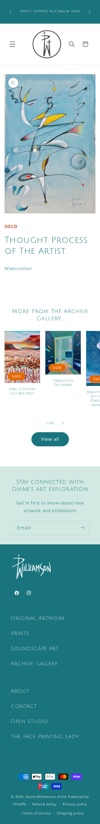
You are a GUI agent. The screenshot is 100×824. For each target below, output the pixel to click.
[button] (12, 44)
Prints (20, 633)
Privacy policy (75, 804)
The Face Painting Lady (45, 736)
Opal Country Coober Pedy (22, 391)
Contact (24, 706)
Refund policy (44, 804)
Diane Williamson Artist (46, 796)
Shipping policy (70, 813)
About (20, 691)
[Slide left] (37, 423)
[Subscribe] (82, 528)
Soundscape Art (35, 648)
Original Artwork (38, 618)
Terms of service (36, 813)
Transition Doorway (63, 383)
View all (50, 439)
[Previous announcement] (10, 12)
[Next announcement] (89, 12)
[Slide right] (63, 423)
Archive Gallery (34, 664)
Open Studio (30, 721)
